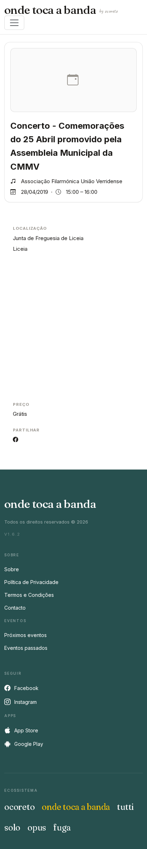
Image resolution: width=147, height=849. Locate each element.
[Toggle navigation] (14, 23)
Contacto (15, 608)
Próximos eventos (25, 635)
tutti (125, 807)
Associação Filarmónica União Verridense (71, 181)
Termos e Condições (29, 595)
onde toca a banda (60, 10)
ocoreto (19, 807)
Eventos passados (25, 648)
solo (12, 827)
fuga (62, 827)
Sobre (11, 569)
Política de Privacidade (31, 582)
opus (36, 827)
